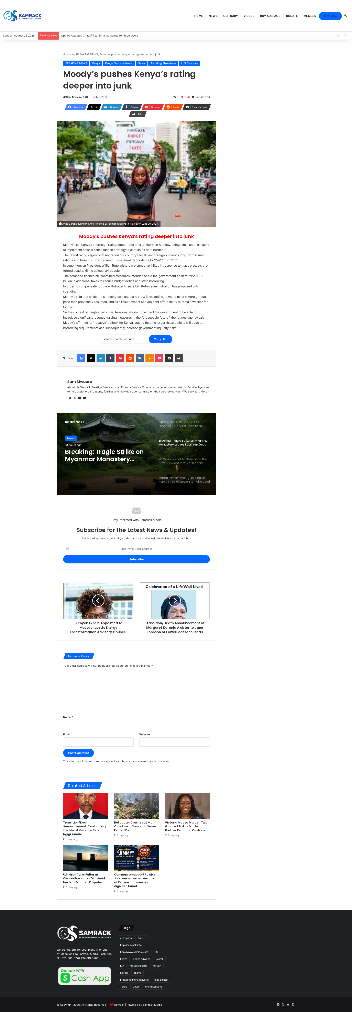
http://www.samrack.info (134, 951)
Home (198, 16)
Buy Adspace (270, 16)
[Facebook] (81, 358)
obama (137, 972)
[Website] (69, 398)
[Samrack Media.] (22, 16)
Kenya (96, 63)
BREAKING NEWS (87, 54)
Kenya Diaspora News (119, 63)
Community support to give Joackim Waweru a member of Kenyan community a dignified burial (135, 880)
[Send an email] (86, 97)
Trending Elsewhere (163, 63)
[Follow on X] (83, 97)
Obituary (230, 16)
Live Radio (330, 16)
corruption (126, 938)
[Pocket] (159, 358)
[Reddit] (130, 358)
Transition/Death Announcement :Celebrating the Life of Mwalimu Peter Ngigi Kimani (84, 828)
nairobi (124, 972)
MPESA (157, 965)
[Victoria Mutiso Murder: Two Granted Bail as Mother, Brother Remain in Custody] (187, 806)
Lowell (159, 958)
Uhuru (136, 986)
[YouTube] (84, 398)
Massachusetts (138, 965)
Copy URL (160, 339)
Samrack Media (152, 1004)
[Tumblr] (110, 358)
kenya (123, 958)
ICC (156, 951)
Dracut (141, 938)
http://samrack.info (131, 945)
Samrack (119, 1004)
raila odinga (161, 979)
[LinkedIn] (101, 358)
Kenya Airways (141, 958)
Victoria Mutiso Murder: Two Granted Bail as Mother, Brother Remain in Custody (186, 826)
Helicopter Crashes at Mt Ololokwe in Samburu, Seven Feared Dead (135, 826)
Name (68, 717)
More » (205, 391)
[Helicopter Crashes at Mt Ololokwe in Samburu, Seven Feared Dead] (136, 806)
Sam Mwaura (74, 97)
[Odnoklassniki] (149, 358)
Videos (249, 16)
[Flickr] (79, 398)
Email (68, 734)
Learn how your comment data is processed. (142, 761)
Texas (123, 986)
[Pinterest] (120, 358)
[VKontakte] (140, 358)
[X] (91, 358)
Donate (292, 16)
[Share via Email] (169, 358)
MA (122, 965)
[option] (136, 454)
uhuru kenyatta (154, 986)
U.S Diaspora (189, 63)
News (213, 16)
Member (310, 16)
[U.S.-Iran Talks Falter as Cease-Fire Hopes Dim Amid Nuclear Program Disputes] (85, 858)
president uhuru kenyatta (134, 979)
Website (144, 734)
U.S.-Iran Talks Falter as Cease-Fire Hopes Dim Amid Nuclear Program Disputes (84, 878)
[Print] (179, 358)
